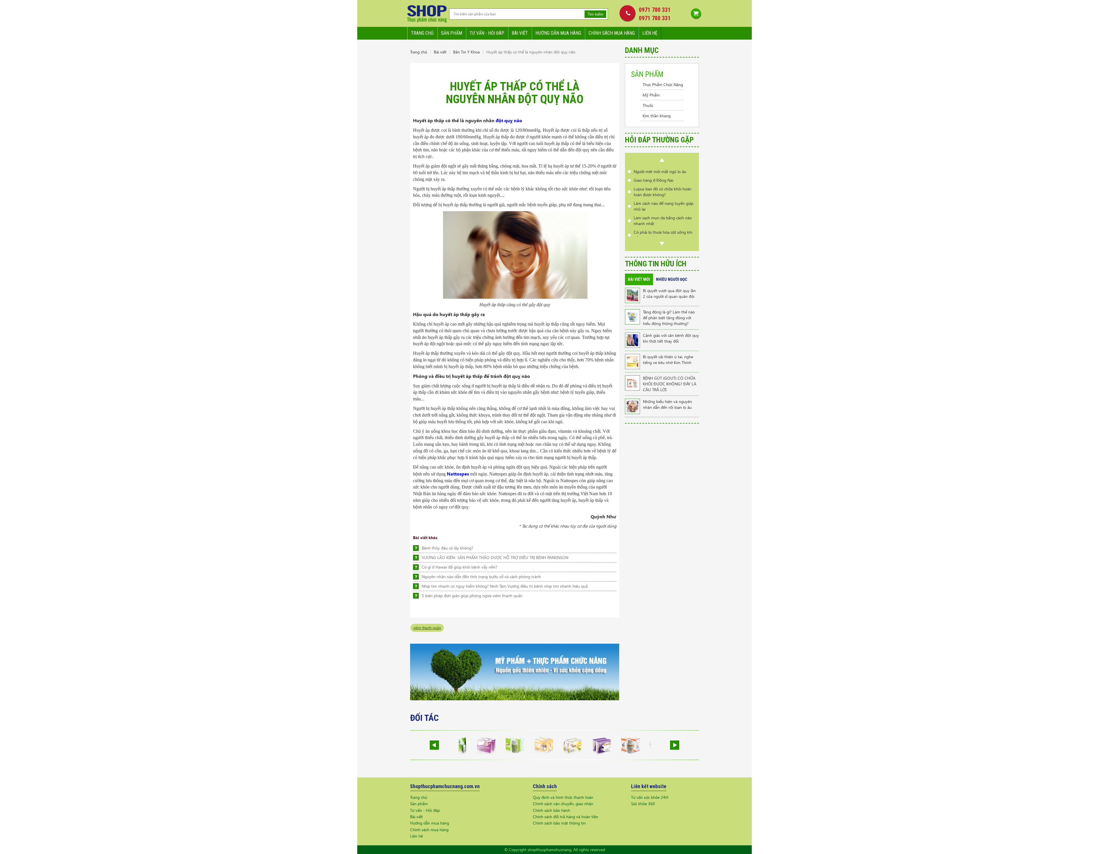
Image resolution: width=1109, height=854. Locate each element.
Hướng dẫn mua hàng (558, 33)
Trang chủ (422, 33)
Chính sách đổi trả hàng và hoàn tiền (565, 816)
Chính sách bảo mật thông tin (559, 823)
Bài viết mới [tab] (639, 279)
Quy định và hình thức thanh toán (563, 797)
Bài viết (520, 33)
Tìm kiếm (595, 14)
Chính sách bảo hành (551, 810)
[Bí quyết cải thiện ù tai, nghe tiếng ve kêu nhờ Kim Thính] (632, 361)
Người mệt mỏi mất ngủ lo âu (660, 171)
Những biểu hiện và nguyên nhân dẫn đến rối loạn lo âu (667, 404)
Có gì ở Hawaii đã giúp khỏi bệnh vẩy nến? (459, 567)
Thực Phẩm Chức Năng (663, 84)
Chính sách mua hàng (612, 33)
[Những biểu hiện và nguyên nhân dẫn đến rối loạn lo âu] (632, 406)
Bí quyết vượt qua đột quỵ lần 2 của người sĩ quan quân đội (669, 293)
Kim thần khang (657, 115)
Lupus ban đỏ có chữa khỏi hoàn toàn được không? (662, 191)
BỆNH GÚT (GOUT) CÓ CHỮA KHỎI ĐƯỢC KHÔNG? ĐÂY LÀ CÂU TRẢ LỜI (669, 383)
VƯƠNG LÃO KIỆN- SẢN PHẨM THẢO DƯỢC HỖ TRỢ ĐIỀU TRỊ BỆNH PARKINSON (495, 557)
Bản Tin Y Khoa (466, 52)
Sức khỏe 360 (643, 803)
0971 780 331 (655, 9)
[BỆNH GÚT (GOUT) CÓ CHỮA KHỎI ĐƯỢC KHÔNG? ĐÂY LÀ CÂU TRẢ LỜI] (632, 382)
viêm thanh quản (427, 627)
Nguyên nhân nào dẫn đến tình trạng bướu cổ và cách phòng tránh (481, 576)
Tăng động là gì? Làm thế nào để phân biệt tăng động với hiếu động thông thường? (669, 317)
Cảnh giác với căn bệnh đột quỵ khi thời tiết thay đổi (671, 338)
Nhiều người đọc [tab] (671, 279)
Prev (662, 160)
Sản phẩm (451, 33)
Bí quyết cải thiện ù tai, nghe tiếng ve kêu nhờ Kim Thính (668, 359)
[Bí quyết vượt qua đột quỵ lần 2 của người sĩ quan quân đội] (632, 295)
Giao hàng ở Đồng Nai (653, 180)
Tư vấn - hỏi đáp (487, 33)
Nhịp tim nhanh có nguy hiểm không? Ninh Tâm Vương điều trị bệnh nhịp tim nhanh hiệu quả (505, 586)
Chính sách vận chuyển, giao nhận (563, 803)
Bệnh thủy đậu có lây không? (447, 548)
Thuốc (648, 105)
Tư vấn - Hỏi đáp (425, 810)
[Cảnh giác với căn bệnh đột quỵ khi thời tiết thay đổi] (632, 339)
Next (662, 243)
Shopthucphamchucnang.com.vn (445, 786)
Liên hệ (649, 33)
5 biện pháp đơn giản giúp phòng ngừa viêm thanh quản (472, 595)
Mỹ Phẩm (651, 95)
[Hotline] (626, 13)
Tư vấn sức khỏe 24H (649, 797)
